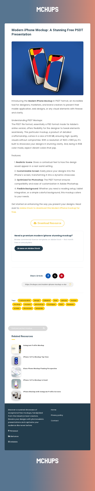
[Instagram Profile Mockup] (16, 349)
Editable (47, 300)
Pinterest (14, 431)
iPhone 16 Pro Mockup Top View (36, 357)
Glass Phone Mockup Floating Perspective (40, 368)
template (39, 308)
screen (16, 308)
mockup (17, 304)
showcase (28, 308)
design (37, 300)
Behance (15, 436)
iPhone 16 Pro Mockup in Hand (35, 380)
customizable (24, 300)
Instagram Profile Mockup (33, 345)
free (55, 300)
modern (27, 304)
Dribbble (14, 442)
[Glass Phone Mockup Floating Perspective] (16, 372)
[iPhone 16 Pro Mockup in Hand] (16, 383)
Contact (55, 420)
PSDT (61, 304)
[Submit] (44, 328)
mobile (73, 300)
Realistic (70, 304)
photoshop (39, 304)
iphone (64, 300)
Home (53, 409)
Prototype (51, 304)
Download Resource (49, 223)
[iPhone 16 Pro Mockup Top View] (16, 360)
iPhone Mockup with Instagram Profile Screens (42, 392)
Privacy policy (57, 415)
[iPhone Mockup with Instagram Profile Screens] (16, 395)
